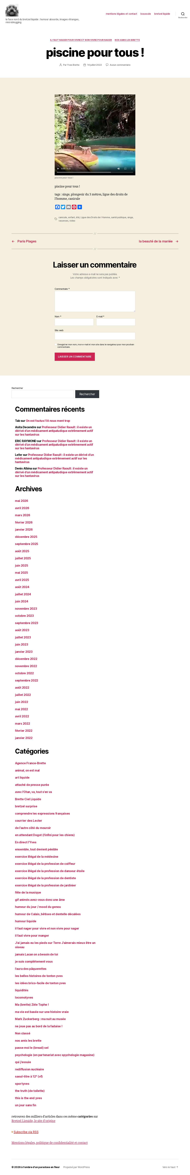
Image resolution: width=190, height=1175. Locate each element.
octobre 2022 (24, 673)
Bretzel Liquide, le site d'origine (33, 1121)
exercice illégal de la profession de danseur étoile (49, 871)
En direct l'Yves (25, 842)
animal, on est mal (27, 770)
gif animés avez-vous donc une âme (40, 899)
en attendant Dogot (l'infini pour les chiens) (45, 835)
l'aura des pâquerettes (30, 969)
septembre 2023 (26, 623)
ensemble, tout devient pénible (36, 849)
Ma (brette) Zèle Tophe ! (32, 1004)
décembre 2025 (26, 537)
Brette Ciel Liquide (28, 799)
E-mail (100, 316)
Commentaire (62, 289)
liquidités (21, 990)
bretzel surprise (26, 806)
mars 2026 (22, 515)
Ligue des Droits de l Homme (95, 217)
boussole (145, 13)
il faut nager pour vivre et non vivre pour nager (81, 40)
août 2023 (22, 630)
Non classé (22, 1033)
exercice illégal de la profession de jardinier (45, 885)
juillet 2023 (23, 637)
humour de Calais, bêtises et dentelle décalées (48, 914)
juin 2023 (21, 644)
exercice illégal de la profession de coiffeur (45, 863)
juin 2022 (21, 702)
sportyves (22, 1083)
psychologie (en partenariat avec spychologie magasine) (54, 1055)
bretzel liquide (162, 13)
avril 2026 (22, 508)
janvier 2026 (24, 529)
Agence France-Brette (30, 763)
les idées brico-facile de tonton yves (40, 983)
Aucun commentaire (120, 64)
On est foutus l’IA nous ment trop (48, 420)
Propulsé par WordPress (76, 1167)
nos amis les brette (127, 40)
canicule (63, 217)
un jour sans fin (25, 1105)
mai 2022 (21, 709)
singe (130, 217)
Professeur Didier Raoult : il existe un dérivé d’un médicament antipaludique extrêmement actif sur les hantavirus (54, 430)
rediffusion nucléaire (29, 1069)
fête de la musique (28, 892)
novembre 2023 (26, 608)
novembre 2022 (26, 666)
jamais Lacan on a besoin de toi (36, 954)
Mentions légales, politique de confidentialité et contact (50, 1143)
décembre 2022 (26, 659)
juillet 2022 (23, 695)
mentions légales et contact (121, 13)
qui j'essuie (23, 1062)
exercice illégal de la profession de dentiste (45, 878)
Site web (59, 330)
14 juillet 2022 (94, 64)
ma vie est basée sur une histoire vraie (42, 1012)
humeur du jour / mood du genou (38, 907)
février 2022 (23, 730)
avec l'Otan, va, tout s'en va (33, 792)
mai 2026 (21, 501)
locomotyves (24, 997)
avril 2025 (22, 580)
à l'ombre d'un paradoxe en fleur (40, 1167)
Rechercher (17, 388)
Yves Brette (73, 64)
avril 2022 (22, 716)
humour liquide (25, 921)
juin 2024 (21, 601)
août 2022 (22, 687)
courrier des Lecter (28, 820)
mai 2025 (21, 572)
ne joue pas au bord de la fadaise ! (38, 1026)
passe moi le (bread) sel (32, 1047)
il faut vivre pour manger (32, 935)
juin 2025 (21, 565)
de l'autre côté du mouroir (33, 828)
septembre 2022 (26, 680)
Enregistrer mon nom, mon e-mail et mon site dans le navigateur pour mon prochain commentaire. (95, 345)
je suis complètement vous (34, 961)
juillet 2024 (23, 594)
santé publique (118, 217)
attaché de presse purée (32, 785)
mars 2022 (22, 723)
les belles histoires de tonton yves (39, 976)
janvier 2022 (24, 738)
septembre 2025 (26, 544)
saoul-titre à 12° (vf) (29, 1076)
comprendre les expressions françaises (42, 813)
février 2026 (24, 522)
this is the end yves (28, 1098)
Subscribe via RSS (26, 1132)
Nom (58, 316)
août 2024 (22, 587)
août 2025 (22, 551)
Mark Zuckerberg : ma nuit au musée (40, 1019)
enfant (71, 217)
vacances (63, 220)
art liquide (22, 777)
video (72, 220)
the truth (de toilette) (30, 1091)
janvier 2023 (24, 651)
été (77, 217)
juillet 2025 (23, 558)
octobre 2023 (24, 615)
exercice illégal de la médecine (36, 856)
